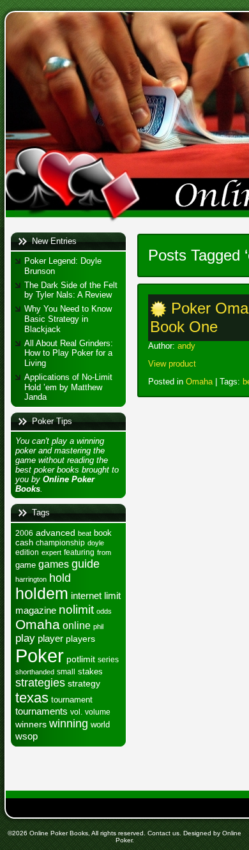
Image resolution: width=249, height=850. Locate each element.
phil (98, 626)
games (53, 564)
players (80, 639)
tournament (72, 699)
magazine (35, 610)
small (66, 671)
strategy (84, 683)
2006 (24, 533)
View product (172, 363)
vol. (76, 712)
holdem (41, 593)
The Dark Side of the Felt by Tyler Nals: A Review (70, 290)
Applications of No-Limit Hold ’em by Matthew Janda (68, 387)
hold (60, 577)
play (25, 638)
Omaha (37, 624)
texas (32, 698)
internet (86, 595)
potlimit (80, 659)
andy (186, 346)
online (77, 625)
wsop (26, 736)
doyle (95, 543)
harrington (31, 579)
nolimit (76, 609)
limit (112, 595)
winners (31, 724)
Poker (39, 655)
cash (24, 542)
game (25, 565)
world (100, 724)
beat (84, 533)
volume (97, 712)
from (104, 552)
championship (60, 542)
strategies (40, 682)
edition (27, 552)
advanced (55, 532)
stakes (90, 671)
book (103, 533)
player (50, 638)
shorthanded (34, 672)
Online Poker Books (58, 833)
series (108, 659)
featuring (79, 552)
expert (51, 552)
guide (86, 563)
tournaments (41, 711)
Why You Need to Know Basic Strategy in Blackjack (68, 318)
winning (68, 723)
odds (104, 611)
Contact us (163, 833)
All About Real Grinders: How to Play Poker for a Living (68, 353)
